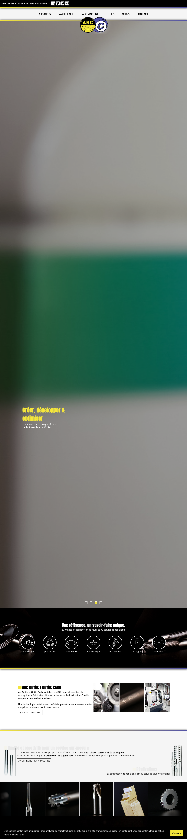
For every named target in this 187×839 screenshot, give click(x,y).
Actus (126, 14)
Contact (142, 14)
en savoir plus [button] (17, 835)
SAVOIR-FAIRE (25, 760)
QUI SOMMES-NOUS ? (30, 712)
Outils (110, 14)
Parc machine (89, 14)
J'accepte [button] (176, 833)
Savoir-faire (66, 14)
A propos (45, 14)
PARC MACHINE (42, 760)
